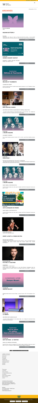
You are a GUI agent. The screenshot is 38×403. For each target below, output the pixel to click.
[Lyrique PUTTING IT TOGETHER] (18, 253)
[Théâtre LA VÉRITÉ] (18, 305)
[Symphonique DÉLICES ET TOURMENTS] (18, 73)
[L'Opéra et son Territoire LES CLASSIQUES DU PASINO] (18, 199)
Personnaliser (12, 401)
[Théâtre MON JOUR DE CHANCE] (18, 98)
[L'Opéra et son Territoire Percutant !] (18, 149)
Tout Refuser (19, 401)
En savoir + (27, 39)
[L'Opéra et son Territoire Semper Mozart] (18, 280)
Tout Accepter (25, 401)
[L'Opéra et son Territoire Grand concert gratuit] (18, 49)
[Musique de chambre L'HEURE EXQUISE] (18, 123)
